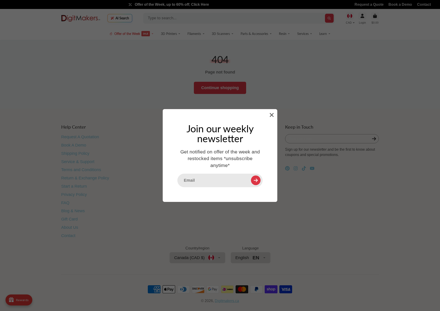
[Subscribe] (256, 180)
